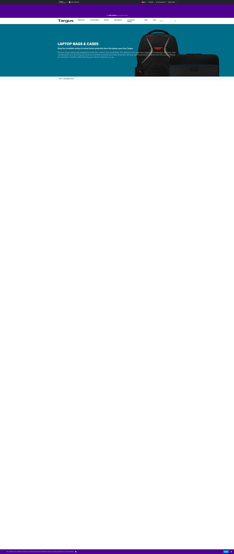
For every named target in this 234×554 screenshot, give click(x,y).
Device (106, 20)
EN (145, 2)
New (146, 20)
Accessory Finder (131, 20)
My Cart (172, 2)
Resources (118, 20)
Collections (94, 20)
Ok (226, 551)
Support (150, 2)
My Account (161, 2)
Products (81, 20)
